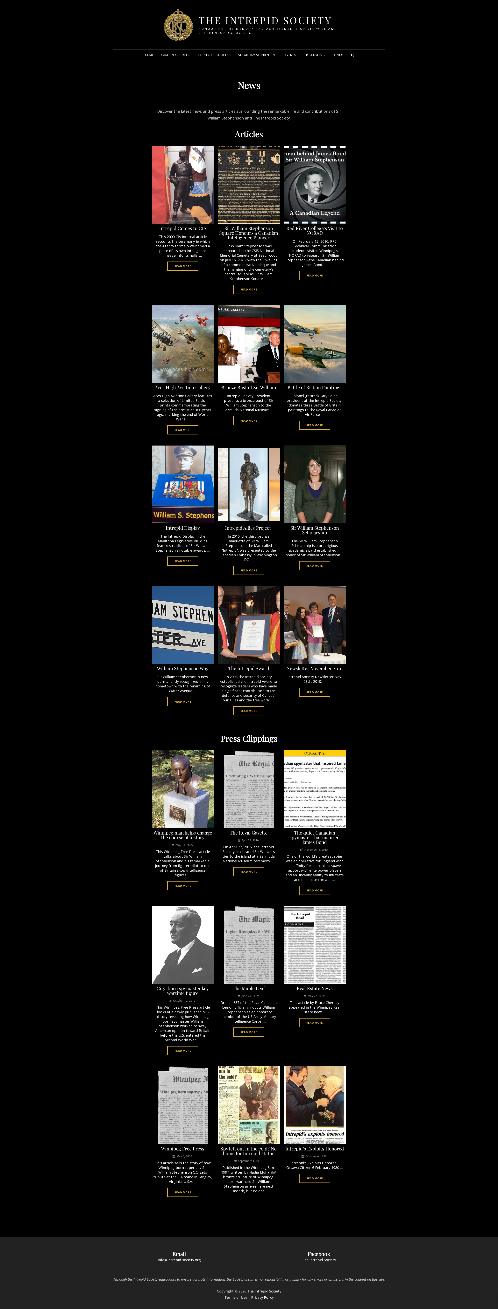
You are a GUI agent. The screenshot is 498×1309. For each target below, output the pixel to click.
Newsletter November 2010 (315, 668)
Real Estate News (315, 988)
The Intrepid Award (248, 668)
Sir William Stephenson (256, 55)
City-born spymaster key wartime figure (183, 990)
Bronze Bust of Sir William (248, 387)
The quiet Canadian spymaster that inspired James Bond (314, 837)
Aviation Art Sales (175, 55)
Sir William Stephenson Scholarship (314, 530)
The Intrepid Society (265, 20)
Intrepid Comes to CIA (182, 228)
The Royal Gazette (248, 832)
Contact (339, 55)
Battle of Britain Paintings (315, 387)
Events (290, 55)
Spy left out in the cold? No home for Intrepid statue (249, 1151)
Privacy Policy (262, 1297)
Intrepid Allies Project (248, 527)
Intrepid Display (183, 527)
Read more (186, 267)
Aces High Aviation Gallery (182, 387)
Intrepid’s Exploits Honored (314, 1148)
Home (149, 55)
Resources (314, 55)
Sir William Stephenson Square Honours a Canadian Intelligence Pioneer (248, 233)
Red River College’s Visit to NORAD (314, 230)
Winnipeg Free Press (182, 1148)
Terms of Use (235, 1297)
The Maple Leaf (249, 988)
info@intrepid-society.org (179, 1260)
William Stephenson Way (182, 668)
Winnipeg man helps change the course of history (182, 835)
